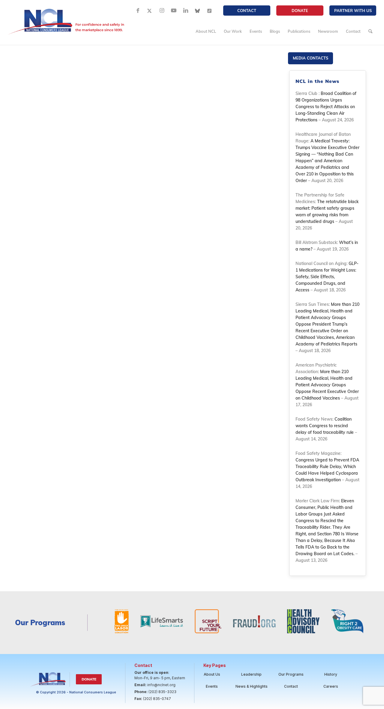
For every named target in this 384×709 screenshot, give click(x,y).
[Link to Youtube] (173, 10)
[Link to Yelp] (209, 10)
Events (212, 686)
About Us (212, 674)
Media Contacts (310, 58)
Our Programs (291, 674)
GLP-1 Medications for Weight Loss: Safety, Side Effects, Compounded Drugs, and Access (327, 277)
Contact (246, 10)
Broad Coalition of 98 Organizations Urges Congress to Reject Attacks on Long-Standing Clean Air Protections (326, 107)
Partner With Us (353, 10)
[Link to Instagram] (161, 10)
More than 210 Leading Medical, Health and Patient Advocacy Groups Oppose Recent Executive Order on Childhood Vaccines (327, 385)
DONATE (300, 10)
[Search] (370, 31)
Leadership (251, 674)
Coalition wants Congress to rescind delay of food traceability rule (325, 425)
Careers (330, 686)
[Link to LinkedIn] (185, 10)
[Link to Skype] (197, 10)
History (330, 674)
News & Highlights (252, 686)
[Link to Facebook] (137, 10)
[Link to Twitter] (149, 10)
